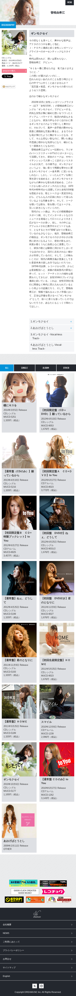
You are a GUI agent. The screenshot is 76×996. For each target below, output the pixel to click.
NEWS (6, 933)
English (6, 976)
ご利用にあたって (11, 942)
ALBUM (46, 368)
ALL (6, 368)
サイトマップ (9, 967)
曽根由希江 (58, 12)
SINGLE (24, 368)
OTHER (66, 368)
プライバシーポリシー (13, 950)
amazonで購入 (9, 71)
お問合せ (7, 959)
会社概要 (7, 924)
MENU (69, 3)
